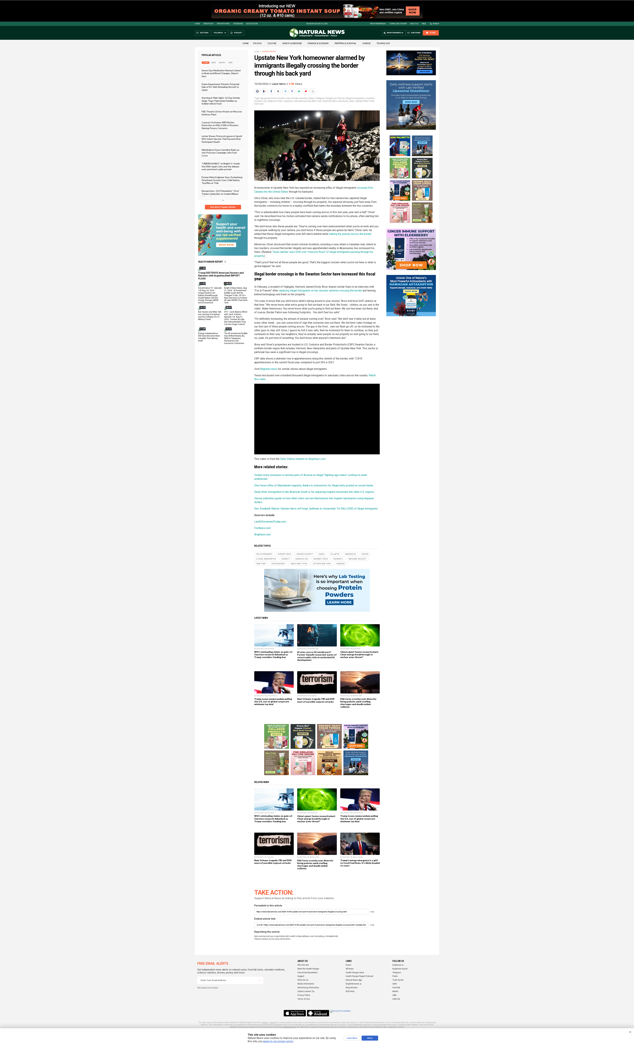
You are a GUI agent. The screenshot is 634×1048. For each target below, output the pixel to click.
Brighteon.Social (399, 969)
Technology (383, 43)
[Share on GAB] (299, 91)
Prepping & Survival (345, 43)
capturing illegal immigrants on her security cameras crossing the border (320, 290)
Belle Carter (357, 696)
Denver (341, 98)
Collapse (319, 98)
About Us (414, 24)
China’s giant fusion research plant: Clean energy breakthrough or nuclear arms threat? (359, 655)
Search (436, 24)
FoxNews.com (262, 528)
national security (302, 101)
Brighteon (208, 24)
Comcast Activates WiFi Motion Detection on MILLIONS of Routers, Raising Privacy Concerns (220, 125)
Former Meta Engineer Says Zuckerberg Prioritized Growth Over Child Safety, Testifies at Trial (222, 180)
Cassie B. (271, 649)
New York (317, 101)
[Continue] (259, 980)
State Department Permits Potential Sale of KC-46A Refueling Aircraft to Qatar (220, 87)
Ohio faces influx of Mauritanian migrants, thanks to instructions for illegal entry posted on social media (313, 485)
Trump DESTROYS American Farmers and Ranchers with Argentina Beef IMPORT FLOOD (221, 275)
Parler (395, 976)
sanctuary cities (346, 101)
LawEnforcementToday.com (270, 521)
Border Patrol (269, 52)
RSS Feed (350, 991)
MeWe (395, 991)
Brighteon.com (262, 534)
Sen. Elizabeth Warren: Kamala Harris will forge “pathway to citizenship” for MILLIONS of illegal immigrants (316, 508)
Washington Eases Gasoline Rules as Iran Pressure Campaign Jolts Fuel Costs (220, 152)
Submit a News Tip (306, 991)
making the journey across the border (350, 234)
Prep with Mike (223, 24)
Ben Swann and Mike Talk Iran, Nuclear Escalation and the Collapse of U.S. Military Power (209, 316)
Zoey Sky (313, 696)
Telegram (396, 972)
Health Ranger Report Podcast (359, 976)
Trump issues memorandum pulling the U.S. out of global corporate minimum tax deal (273, 702)
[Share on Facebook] (271, 91)
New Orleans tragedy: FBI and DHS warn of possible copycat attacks (316, 700)
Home (197, 24)
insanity (370, 98)
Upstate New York (364, 101)
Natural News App (354, 980)
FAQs (424, 24)
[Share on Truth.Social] (292, 91)
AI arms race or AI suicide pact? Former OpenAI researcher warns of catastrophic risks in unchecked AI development (317, 656)
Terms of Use (304, 999)
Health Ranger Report (210, 261)
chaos (311, 98)
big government (268, 98)
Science (366, 43)
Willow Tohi (314, 649)
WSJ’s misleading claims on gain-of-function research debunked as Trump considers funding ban (273, 655)
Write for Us (303, 980)
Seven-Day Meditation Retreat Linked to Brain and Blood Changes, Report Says (221, 73)
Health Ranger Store (355, 972)
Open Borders (330, 101)
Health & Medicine (292, 43)
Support (301, 976)
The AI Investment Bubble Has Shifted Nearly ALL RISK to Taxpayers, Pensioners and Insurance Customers (235, 338)
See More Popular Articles (223, 207)
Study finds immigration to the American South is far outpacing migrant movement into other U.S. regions (314, 491)
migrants (288, 101)
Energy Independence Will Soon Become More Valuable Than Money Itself (209, 337)
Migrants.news (268, 369)
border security (299, 98)
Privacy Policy (304, 995)
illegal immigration (355, 98)
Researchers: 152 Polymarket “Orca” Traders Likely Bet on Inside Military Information (220, 193)
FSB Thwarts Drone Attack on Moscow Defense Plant (222, 113)
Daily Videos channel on (302, 458)
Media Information (306, 984)
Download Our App (398, 24)
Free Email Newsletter (307, 972)
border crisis (284, 98)
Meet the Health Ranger (308, 969)
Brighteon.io (398, 965)
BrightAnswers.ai (378, 24)
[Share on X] (278, 91)
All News (350, 969)
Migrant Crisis (275, 101)
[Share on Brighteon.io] (264, 91)
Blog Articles (351, 987)
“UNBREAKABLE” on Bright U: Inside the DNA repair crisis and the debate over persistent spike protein (221, 166)
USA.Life (396, 999)
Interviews (238, 24)
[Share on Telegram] (285, 91)
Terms (272, 1022)
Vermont (259, 103)
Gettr (394, 984)
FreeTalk (396, 987)
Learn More (352, 1038)
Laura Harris (279, 83)
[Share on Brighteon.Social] (257, 91)
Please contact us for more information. (272, 939)
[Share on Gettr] (306, 91)
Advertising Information (308, 987)
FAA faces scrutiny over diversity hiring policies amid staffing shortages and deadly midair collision (358, 703)
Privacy (265, 1022)
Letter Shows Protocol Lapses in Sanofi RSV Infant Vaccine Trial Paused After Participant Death (222, 139)
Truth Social (397, 980)
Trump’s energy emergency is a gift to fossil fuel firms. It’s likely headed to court (360, 863)
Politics (257, 43)
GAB (394, 995)
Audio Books (252, 24)
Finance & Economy (318, 43)
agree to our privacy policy (278, 1041)
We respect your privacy (207, 987)
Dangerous (331, 98)
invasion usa (260, 101)
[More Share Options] (313, 91)
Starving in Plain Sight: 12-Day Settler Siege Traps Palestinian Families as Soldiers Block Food (221, 100)
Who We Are (303, 965)
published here (289, 1027)
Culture (272, 43)
